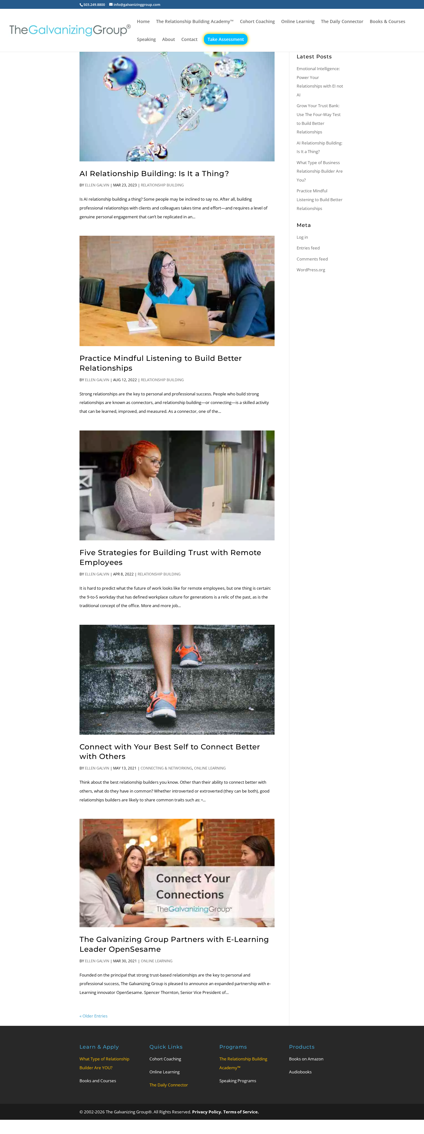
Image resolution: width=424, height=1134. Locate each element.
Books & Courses (387, 22)
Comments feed (312, 259)
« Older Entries (93, 1016)
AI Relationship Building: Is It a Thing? (154, 173)
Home (143, 22)
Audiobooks (300, 1072)
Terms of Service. (241, 1112)
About (168, 40)
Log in (302, 237)
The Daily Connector (342, 22)
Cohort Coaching (257, 22)
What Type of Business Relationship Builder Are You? (320, 171)
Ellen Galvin (97, 184)
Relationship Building (162, 184)
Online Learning (298, 22)
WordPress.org (311, 270)
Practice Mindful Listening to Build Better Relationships (320, 199)
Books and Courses (98, 1080)
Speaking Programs (237, 1080)
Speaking (146, 40)
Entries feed (308, 248)
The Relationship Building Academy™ (195, 22)
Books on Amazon (306, 1059)
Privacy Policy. (207, 1112)
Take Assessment (226, 39)
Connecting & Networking (166, 768)
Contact (189, 40)
